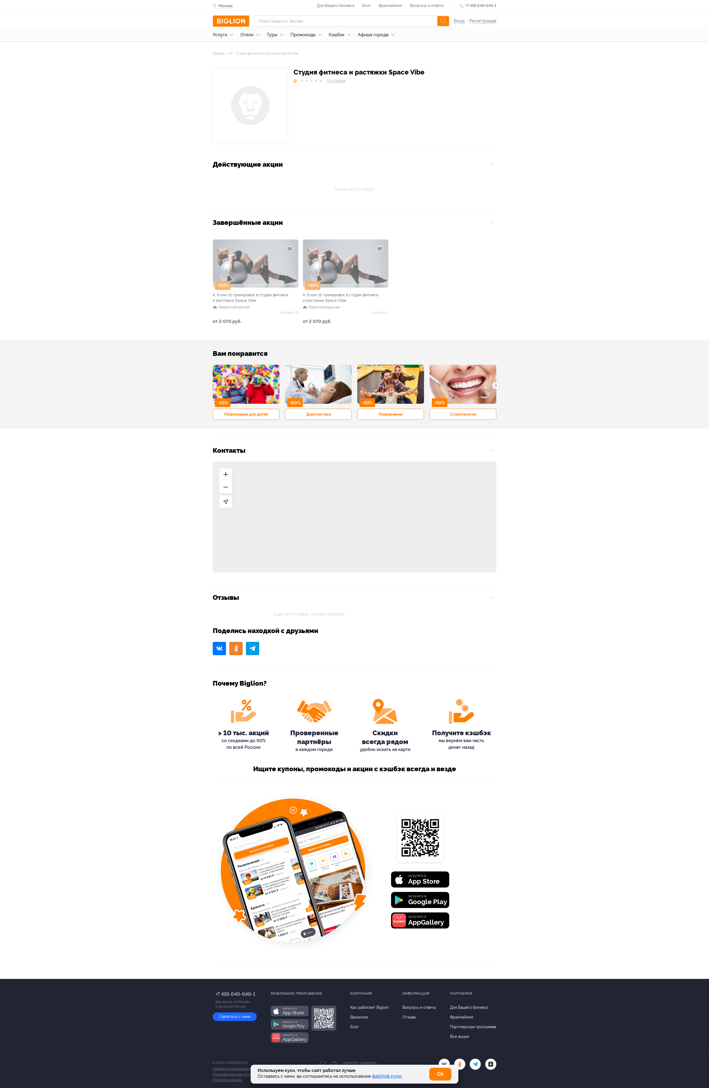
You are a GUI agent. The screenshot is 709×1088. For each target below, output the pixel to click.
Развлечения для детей (246, 414)
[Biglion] (231, 21)
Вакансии (359, 1017)
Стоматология (463, 414)
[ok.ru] (459, 1064)
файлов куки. (387, 1076)
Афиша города (373, 34)
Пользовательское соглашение (237, 1074)
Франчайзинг (390, 5)
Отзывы (409, 1017)
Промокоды (303, 34)
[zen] (490, 1064)
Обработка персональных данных (239, 1069)
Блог (366, 5)
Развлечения (391, 414)
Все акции (459, 1036)
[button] (213, 385)
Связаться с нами (235, 1016)
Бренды (219, 53)
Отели (246, 34)
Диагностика (318, 414)
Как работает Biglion (369, 1007)
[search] (443, 21)
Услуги (220, 34)
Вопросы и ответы (427, 5)
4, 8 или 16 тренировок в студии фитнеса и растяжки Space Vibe (250, 298)
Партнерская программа (473, 1027)
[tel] (475, 1064)
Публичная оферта (227, 1080)
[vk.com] (444, 1064)
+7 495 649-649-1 (480, 5)
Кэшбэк (337, 34)
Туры (272, 34)
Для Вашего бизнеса (335, 5)
